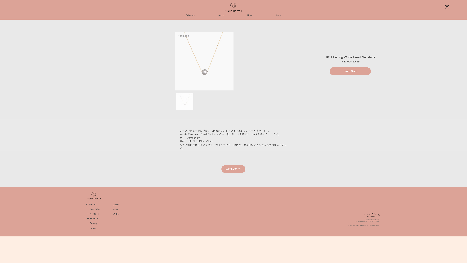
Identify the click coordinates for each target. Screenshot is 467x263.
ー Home (91, 228)
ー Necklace (93, 213)
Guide (116, 214)
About (116, 204)
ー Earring (92, 223)
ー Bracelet (92, 218)
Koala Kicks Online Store (371, 219)
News (116, 209)
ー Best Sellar (93, 209)
